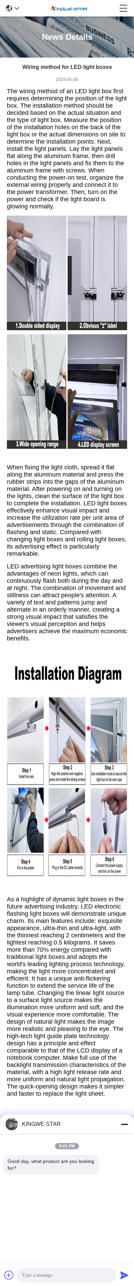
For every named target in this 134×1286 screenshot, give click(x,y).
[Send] (124, 1275)
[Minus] (124, 1124)
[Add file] (9, 1275)
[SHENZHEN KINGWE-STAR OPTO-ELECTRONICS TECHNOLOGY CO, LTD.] (69, 8)
